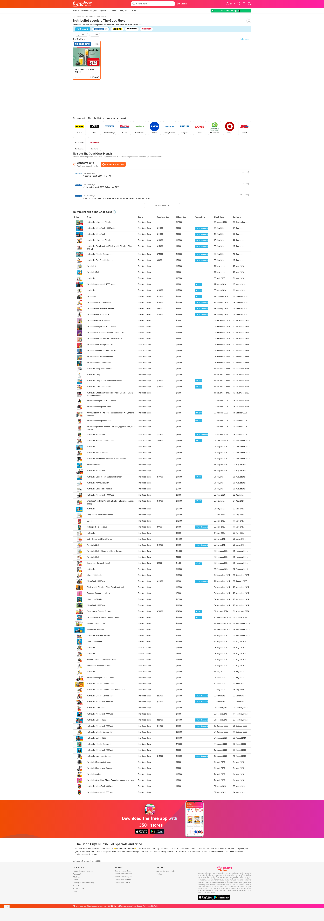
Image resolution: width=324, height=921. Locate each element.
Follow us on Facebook (123, 874)
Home (76, 10)
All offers (80, 16)
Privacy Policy (142, 906)
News (75, 891)
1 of (79, 39)
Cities (133, 10)
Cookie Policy (153, 906)
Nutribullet (90, 16)
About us (76, 885)
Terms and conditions (128, 906)
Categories (123, 10)
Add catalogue (78, 888)
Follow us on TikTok (122, 882)
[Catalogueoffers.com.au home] (82, 4)
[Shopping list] (249, 4)
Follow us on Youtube (123, 879)
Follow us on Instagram (123, 876)
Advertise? (77, 874)
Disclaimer (115, 906)
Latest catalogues (89, 10)
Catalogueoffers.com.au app (83, 883)
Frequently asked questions (83, 871)
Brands (75, 880)
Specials (104, 10)
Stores (113, 10)
